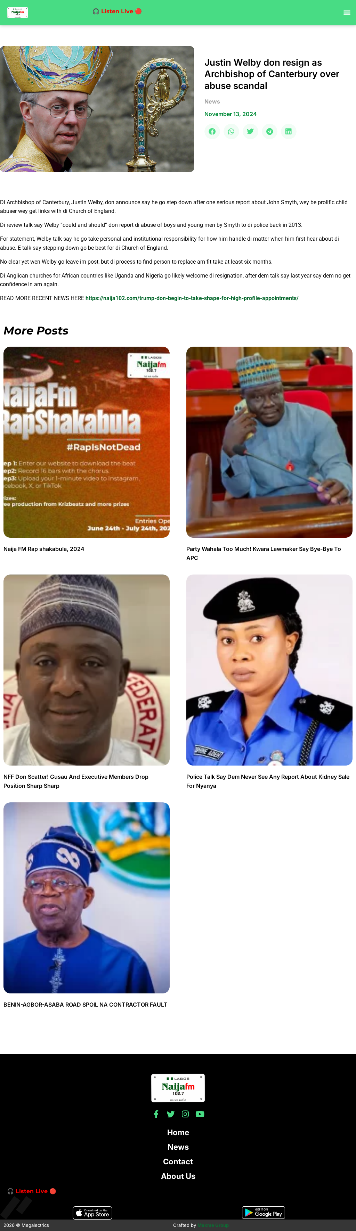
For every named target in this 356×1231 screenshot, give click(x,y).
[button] (347, 12)
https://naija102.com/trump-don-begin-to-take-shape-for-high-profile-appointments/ (192, 298)
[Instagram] (185, 1114)
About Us (178, 1176)
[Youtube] (200, 1114)
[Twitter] (171, 1114)
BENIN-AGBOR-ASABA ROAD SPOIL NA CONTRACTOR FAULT (85, 1004)
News (178, 1146)
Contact (178, 1161)
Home (178, 1132)
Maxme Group (213, 1225)
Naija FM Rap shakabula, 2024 (44, 548)
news (212, 101)
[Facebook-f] (156, 1114)
